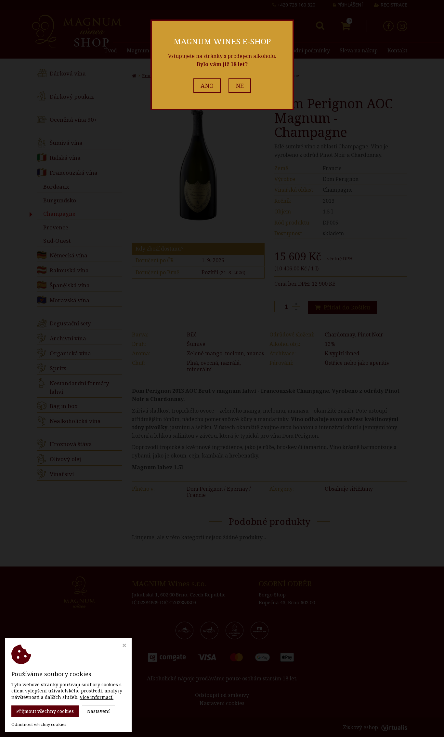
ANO (207, 85)
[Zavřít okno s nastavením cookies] (124, 646)
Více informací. (96, 697)
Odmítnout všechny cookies (38, 724)
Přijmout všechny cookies (45, 711)
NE (240, 85)
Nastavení (98, 711)
